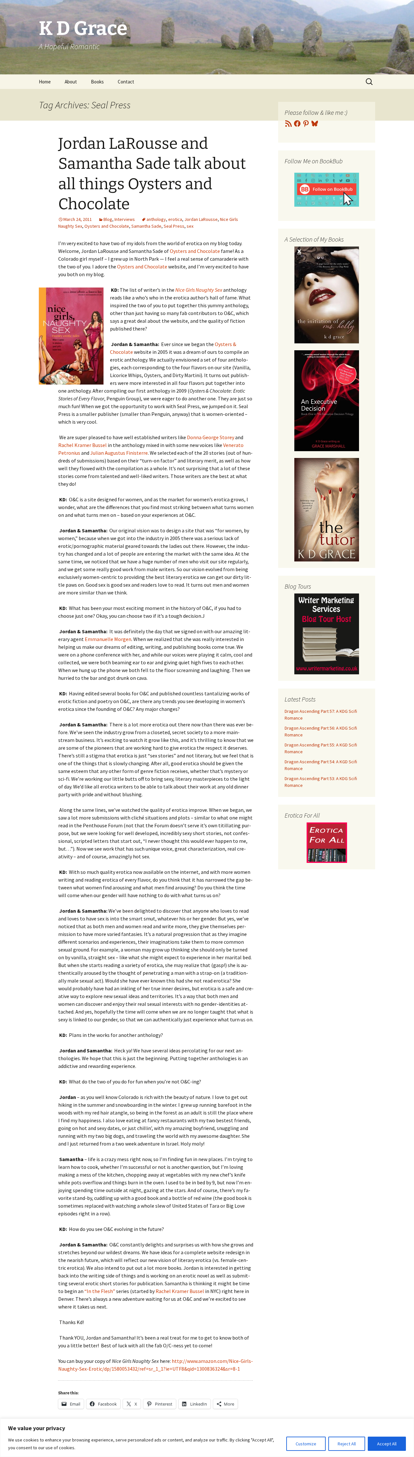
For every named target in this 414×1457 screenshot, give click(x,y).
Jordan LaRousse (201, 219)
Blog (108, 219)
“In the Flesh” (99, 1291)
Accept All (387, 1444)
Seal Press (174, 226)
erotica (175, 219)
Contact (126, 82)
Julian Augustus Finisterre (119, 453)
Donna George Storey (210, 437)
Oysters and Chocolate (106, 226)
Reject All (347, 1444)
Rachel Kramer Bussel (83, 445)
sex (190, 226)
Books (97, 82)
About (71, 82)
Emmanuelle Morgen (107, 639)
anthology (156, 219)
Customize (306, 1444)
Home (45, 82)
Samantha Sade (146, 226)
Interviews (124, 219)
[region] (207, 1438)
